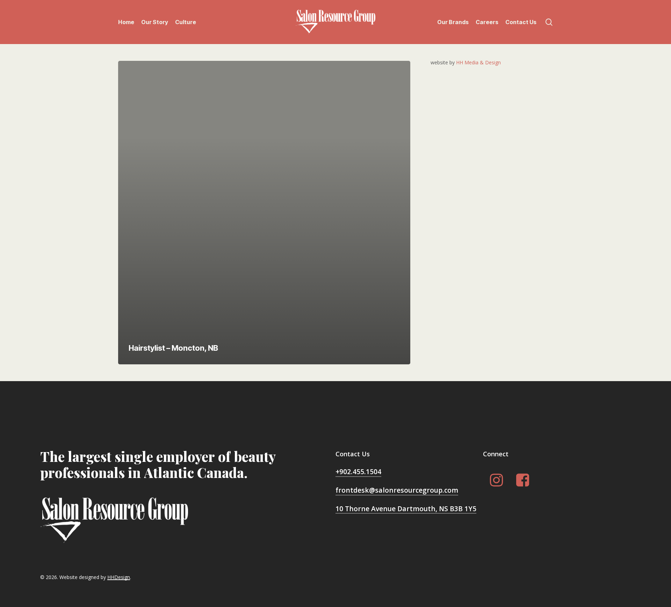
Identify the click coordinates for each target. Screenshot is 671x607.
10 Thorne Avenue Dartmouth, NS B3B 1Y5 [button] (406, 508)
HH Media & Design (478, 62)
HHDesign (118, 577)
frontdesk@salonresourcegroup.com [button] (397, 490)
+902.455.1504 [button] (358, 471)
